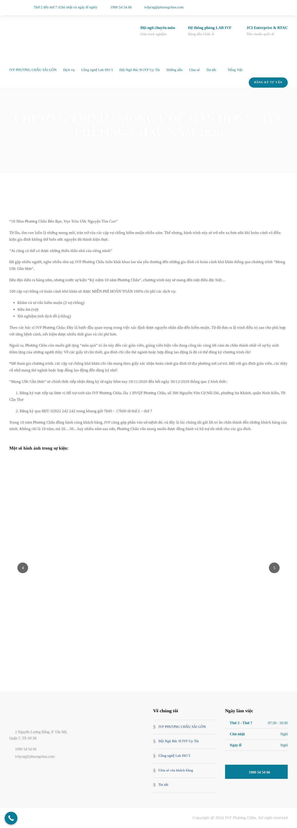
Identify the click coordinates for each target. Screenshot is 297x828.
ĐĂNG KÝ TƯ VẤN (268, 82)
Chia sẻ (194, 70)
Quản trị (123, 145)
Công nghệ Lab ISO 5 (97, 70)
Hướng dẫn (174, 70)
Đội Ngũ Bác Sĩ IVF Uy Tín (139, 70)
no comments (169, 145)
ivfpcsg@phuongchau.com (164, 7)
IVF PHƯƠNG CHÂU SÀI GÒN (33, 70)
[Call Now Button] (11, 818)
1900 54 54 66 (121, 7)
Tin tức (211, 70)
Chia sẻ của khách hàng (175, 770)
